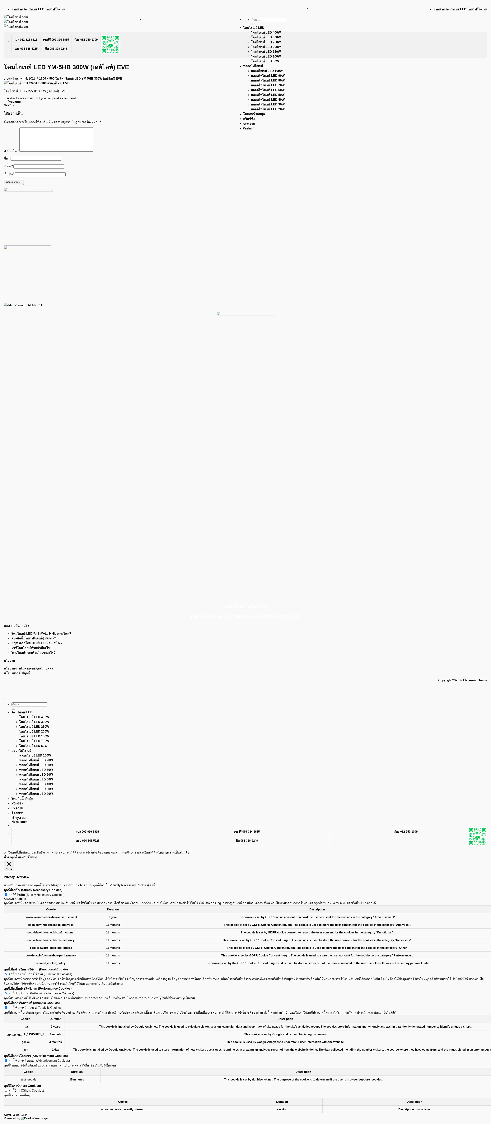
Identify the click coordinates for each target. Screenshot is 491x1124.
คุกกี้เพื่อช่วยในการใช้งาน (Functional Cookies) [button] (36, 969)
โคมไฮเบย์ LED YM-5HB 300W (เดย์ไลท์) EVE (91, 78)
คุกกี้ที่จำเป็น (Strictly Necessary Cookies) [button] (33, 890)
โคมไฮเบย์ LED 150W (266, 51)
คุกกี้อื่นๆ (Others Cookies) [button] (22, 1085)
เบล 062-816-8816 (26, 39)
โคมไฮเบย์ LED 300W (266, 37)
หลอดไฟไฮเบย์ (253, 66)
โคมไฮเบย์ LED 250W (266, 42)
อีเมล (8, 166)
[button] (19, 821)
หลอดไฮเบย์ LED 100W (267, 70)
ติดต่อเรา (249, 128)
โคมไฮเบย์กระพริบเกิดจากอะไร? (34, 652)
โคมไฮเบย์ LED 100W (266, 56)
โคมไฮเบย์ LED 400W (266, 32)
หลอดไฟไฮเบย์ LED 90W (268, 75)
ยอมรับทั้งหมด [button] (27, 857)
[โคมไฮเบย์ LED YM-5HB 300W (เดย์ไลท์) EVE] (36, 83)
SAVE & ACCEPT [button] (16, 1115)
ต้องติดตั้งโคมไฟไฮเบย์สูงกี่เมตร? (34, 638)
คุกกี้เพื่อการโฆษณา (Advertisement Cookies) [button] (36, 1055)
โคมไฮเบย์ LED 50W (265, 61)
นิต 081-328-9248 (56, 48)
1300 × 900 (46, 78)
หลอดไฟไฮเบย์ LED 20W (268, 109)
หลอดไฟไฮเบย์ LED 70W (268, 85)
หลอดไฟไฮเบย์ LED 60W (268, 90)
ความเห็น (11, 150)
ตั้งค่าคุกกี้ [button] (10, 857)
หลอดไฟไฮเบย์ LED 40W (268, 99)
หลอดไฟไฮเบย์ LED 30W (268, 104)
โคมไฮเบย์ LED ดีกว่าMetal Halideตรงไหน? (41, 633)
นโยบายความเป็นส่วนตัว (172, 852)
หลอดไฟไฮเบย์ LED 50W (268, 94)
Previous (12, 101)
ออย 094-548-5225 (26, 48)
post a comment (64, 98)
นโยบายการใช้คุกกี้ (17, 673)
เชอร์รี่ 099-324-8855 (56, 39)
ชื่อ (7, 158)
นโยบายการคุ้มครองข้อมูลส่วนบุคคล (29, 668)
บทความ (249, 123)
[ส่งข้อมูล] (252, 24)
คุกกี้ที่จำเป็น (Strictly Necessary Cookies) (36, 894)
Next (9, 105)
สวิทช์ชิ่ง (249, 118)
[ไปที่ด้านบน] (5, 698)
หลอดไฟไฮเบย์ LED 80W (268, 80)
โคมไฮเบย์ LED (253, 27)
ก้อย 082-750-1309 (86, 39)
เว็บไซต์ (9, 174)
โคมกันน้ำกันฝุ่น (254, 114)
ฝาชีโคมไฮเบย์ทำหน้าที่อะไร (31, 648)
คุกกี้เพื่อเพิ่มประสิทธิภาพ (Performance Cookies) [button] (38, 988)
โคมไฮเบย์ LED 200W (266, 47)
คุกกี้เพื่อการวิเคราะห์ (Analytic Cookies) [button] (32, 1003)
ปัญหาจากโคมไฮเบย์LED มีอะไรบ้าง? (37, 643)
